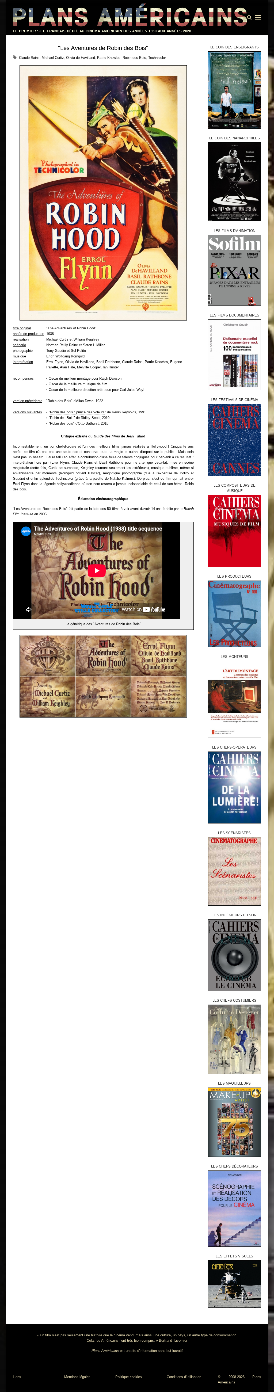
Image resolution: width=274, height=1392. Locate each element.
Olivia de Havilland (80, 58)
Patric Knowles (108, 58)
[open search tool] (249, 17)
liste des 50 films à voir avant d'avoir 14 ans (127, 509)
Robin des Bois (134, 58)
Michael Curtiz (53, 58)
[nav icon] (258, 17)
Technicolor (157, 58)
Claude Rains (29, 58)
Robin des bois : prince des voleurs (77, 412)
